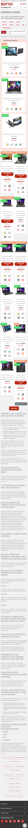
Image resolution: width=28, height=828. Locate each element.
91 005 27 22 (14, 1)
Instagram (18, 821)
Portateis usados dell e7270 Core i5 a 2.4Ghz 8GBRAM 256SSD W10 (7, 258)
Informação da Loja (7, 817)
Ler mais (20, 18)
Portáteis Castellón (14, 783)
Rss (10, 821)
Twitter (6, 821)
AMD (23, 25)
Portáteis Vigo (20, 775)
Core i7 (4, 25)
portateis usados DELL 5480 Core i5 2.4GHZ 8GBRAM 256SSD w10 (7, 377)
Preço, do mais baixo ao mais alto (17, 32)
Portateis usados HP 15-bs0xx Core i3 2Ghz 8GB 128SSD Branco (7, 168)
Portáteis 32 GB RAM (14, 787)
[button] (6, 7)
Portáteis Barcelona (20, 757)
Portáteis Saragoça (14, 770)
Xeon (17, 25)
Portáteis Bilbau (8, 775)
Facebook (2, 821)
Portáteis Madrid (14, 761)
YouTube (14, 821)
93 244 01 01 (6, 1)
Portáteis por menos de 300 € (14, 796)
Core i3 (11, 22)
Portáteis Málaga (20, 766)
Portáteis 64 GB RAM (14, 791)
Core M (4, 22)
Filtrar (4, 32)
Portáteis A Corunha (14, 778)
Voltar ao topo (21, 404)
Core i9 (11, 25)
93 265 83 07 (22, 1)
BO (7, 4)
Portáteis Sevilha (8, 766)
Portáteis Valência (7, 757)
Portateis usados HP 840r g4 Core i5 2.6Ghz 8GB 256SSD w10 (20, 339)
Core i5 (18, 22)
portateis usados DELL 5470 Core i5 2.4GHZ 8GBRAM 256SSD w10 (20, 258)
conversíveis (6, 28)
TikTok (23, 821)
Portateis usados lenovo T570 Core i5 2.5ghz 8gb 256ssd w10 (21, 377)
